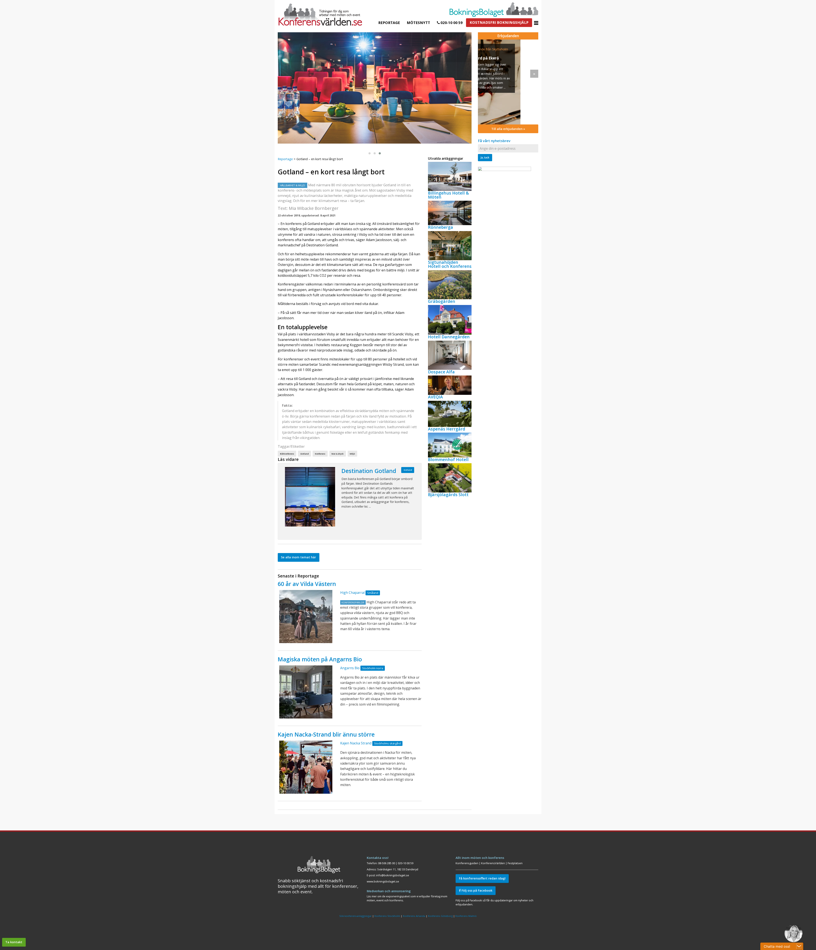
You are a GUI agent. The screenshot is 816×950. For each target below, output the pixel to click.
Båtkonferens (287, 453)
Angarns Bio (350, 668)
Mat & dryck (338, 453)
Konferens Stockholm (387, 916)
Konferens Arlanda (414, 916)
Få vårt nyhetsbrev (494, 140)
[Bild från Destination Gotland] (310, 497)
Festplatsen (515, 863)
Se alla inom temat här (298, 557)
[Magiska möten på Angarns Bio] (305, 691)
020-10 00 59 (451, 22)
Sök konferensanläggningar (355, 916)
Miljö (352, 453)
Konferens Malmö (466, 916)
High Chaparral (352, 592)
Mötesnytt (418, 22)
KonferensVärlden (493, 863)
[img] (508, 82)
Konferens (320, 453)
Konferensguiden (467, 863)
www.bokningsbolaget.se (383, 881)
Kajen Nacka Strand (355, 743)
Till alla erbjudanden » (508, 129)
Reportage (389, 22)
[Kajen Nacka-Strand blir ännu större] (305, 767)
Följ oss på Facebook (476, 890)
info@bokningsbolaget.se (392, 875)
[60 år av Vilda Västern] (305, 616)
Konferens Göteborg (440, 916)
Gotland (304, 453)
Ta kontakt (13, 942)
